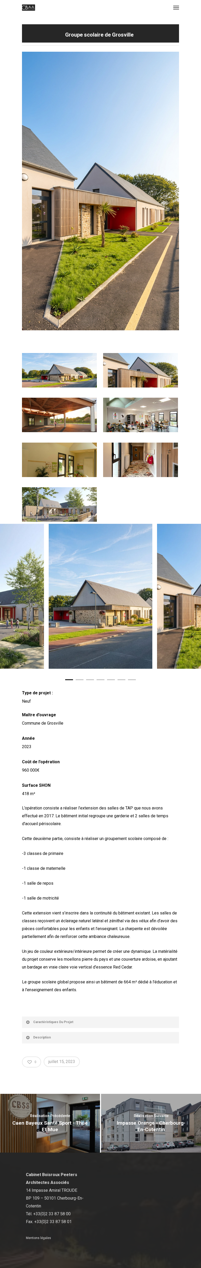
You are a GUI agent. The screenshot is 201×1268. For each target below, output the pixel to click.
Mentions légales (38, 1238)
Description (42, 1037)
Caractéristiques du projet (53, 1022)
